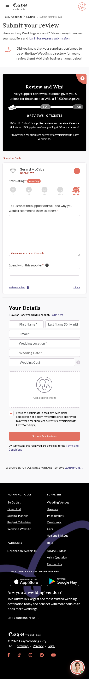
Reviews (30, 16)
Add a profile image (44, 397)
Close (76, 287)
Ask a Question (57, 557)
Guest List (14, 509)
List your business (21, 617)
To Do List (14, 502)
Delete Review (17, 287)
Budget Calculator (19, 522)
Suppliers (54, 494)
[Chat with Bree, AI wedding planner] (77, 667)
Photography (55, 515)
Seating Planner (17, 515)
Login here (57, 314)
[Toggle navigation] (7, 7)
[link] (8, 655)
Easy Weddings (13, 16)
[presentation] (44, 397)
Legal (51, 646)
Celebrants (54, 522)
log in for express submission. (49, 38)
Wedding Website (19, 529)
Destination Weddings (22, 551)
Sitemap (23, 646)
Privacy (38, 646)
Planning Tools (19, 494)
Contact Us (54, 564)
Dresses (52, 509)
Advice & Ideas (56, 551)
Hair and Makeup (58, 535)
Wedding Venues (58, 502)
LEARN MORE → (74, 467)
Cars (50, 529)
